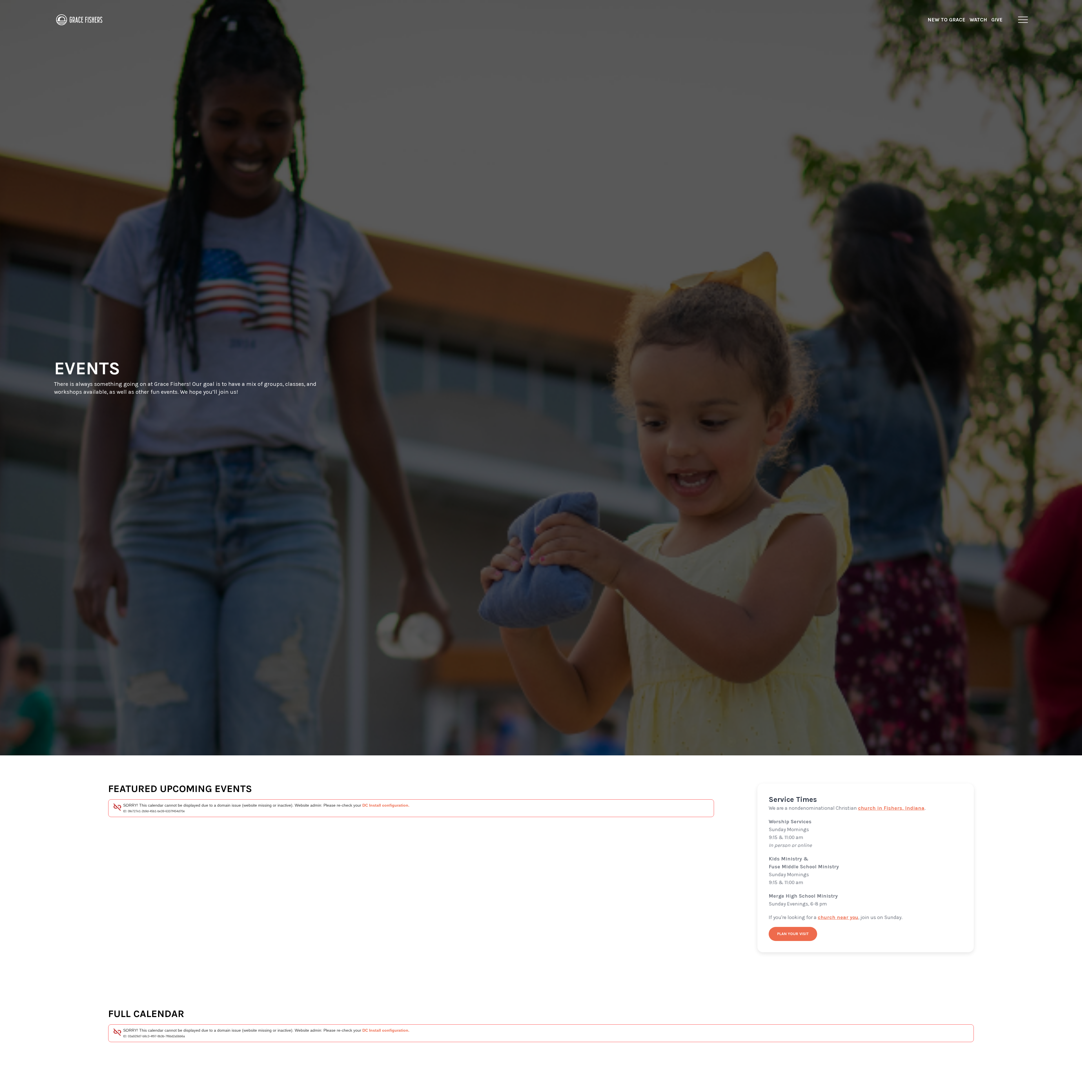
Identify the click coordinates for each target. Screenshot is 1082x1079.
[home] (79, 19)
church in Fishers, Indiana (891, 808)
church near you (838, 917)
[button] (1023, 19)
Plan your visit (793, 933)
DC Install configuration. (385, 805)
